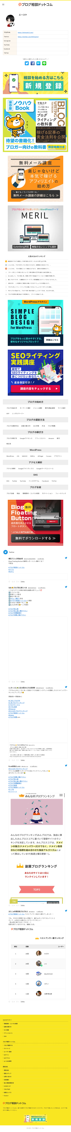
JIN (18, 456)
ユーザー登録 (7, 1051)
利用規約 (6, 1080)
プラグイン (58, 456)
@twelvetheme (32, 587)
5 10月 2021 (40, 911)
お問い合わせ (7, 1076)
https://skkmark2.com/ (25, 32)
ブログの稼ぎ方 (11, 438)
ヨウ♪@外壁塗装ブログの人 (18, 911)
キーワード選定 (25, 408)
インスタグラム (34, 481)
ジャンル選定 (37, 408)
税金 (18, 493)
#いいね (11, 789)
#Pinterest (12, 709)
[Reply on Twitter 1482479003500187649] (9, 581)
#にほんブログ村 (14, 700)
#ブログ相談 (13, 785)
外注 (43, 426)
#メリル (11, 569)
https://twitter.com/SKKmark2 (28, 37)
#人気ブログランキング (16, 703)
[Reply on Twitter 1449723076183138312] (9, 905)
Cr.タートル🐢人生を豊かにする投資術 (22, 687)
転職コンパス (7, 1092)
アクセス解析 (10, 468)
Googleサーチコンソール (45, 468)
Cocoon (48, 456)
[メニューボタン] (3, 4)
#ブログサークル (14, 705)
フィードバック (60, 493)
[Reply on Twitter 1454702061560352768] (9, 760)
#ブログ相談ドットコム (16, 567)
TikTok (54, 481)
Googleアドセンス (26, 438)
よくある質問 (7, 1061)
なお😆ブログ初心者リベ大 (18, 587)
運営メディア (7, 1073)
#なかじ (11, 571)
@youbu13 (31, 911)
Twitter (14, 481)
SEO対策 (36, 426)
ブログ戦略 (51, 426)
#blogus (11, 715)
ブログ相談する (8, 1045)
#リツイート (13, 791)
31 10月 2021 (49, 687)
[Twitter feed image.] (38, 576)
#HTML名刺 (13, 707)
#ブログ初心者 (13, 609)
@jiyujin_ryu (25, 766)
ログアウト (7, 1058)
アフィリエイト (40, 438)
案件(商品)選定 (50, 408)
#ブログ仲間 (13, 717)
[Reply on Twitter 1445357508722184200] (9, 1001)
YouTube (23, 481)
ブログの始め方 (11, 408)
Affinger (40, 456)
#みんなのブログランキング (18, 711)
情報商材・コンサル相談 (31, 493)
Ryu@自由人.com (14, 766)
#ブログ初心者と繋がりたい (18, 611)
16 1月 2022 (41, 558)
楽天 (58, 438)
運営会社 (6, 1070)
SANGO (24, 456)
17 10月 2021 (33, 766)
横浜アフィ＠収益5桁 (16, 558)
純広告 (8, 444)
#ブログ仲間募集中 (15, 613)
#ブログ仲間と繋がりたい (17, 615)
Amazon (51, 438)
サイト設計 (61, 408)
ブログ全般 (10, 493)
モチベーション (47, 493)
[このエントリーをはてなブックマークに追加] (38, 65)
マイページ (7, 1048)
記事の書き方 (25, 426)
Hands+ (6, 1095)
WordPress (10, 456)
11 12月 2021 (41, 587)
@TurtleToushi (40, 687)
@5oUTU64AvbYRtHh (29, 558)
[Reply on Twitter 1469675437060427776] (9, 682)
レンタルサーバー (18, 413)
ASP (7, 413)
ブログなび (7, 1089)
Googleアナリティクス (26, 468)
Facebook (45, 481)
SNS (7, 481)
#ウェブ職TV (15, 598)
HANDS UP (7, 1086)
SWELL (32, 456)
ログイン (6, 1055)
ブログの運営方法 (12, 426)
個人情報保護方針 (9, 1083)
